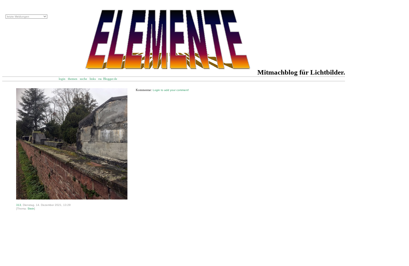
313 (18, 204)
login (62, 78)
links (93, 78)
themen (72, 78)
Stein (31, 208)
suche (83, 78)
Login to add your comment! (171, 90)
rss (100, 78)
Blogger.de (113, 78)
